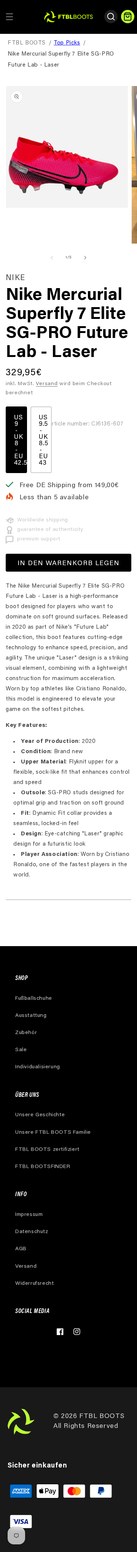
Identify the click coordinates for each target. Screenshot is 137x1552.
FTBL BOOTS (27, 43)
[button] (9, 16)
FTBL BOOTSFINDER (42, 1167)
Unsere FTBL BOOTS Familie (53, 1132)
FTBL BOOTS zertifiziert (47, 1149)
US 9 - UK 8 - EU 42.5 (20, 441)
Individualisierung (37, 1067)
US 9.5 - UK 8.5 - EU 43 (43, 441)
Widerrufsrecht (34, 1283)
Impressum (29, 1214)
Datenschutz (31, 1232)
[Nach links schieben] (51, 257)
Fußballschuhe (33, 998)
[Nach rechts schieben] (85, 257)
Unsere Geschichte (40, 1115)
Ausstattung (31, 1015)
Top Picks (67, 43)
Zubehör (26, 1033)
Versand (46, 384)
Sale (21, 1050)
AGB (21, 1249)
